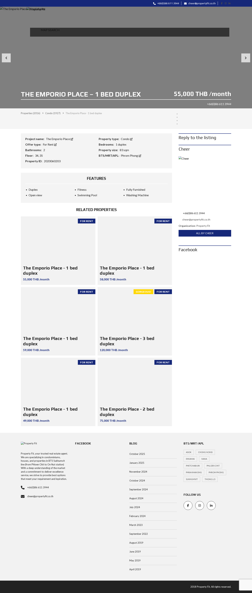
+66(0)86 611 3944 (168, 3)
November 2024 (138, 471)
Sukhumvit (192, 479)
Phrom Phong (130, 155)
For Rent (48, 144)
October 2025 (137, 453)
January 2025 (136, 462)
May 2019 (135, 560)
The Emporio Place (58, 139)
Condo (125, 139)
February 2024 (137, 516)
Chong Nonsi (205, 452)
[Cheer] (205, 182)
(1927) (53, 113)
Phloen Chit (213, 465)
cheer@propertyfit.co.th (202, 3)
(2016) (30, 113)
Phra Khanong (194, 472)
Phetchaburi (193, 465)
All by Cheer (204, 233)
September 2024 (138, 489)
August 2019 (136, 542)
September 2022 (138, 533)
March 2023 (136, 524)
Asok (188, 452)
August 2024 (136, 498)
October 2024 (137, 480)
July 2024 (134, 507)
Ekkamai (190, 459)
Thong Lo (210, 479)
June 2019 (135, 551)
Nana (204, 459)
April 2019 (135, 569)
